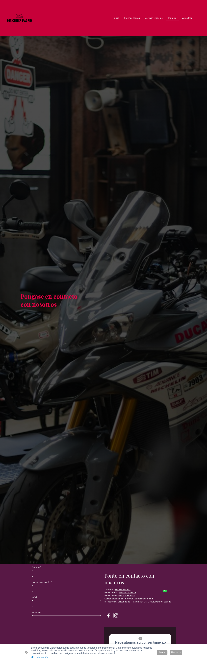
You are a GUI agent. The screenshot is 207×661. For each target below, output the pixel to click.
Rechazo (176, 652)
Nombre (36, 567)
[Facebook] (108, 615)
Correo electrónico (42, 582)
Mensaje (36, 612)
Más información (39, 657)
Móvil (35, 597)
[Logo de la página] (19, 17)
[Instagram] (116, 615)
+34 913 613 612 (122, 589)
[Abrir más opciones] (199, 18)
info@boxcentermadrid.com (139, 598)
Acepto (162, 652)
